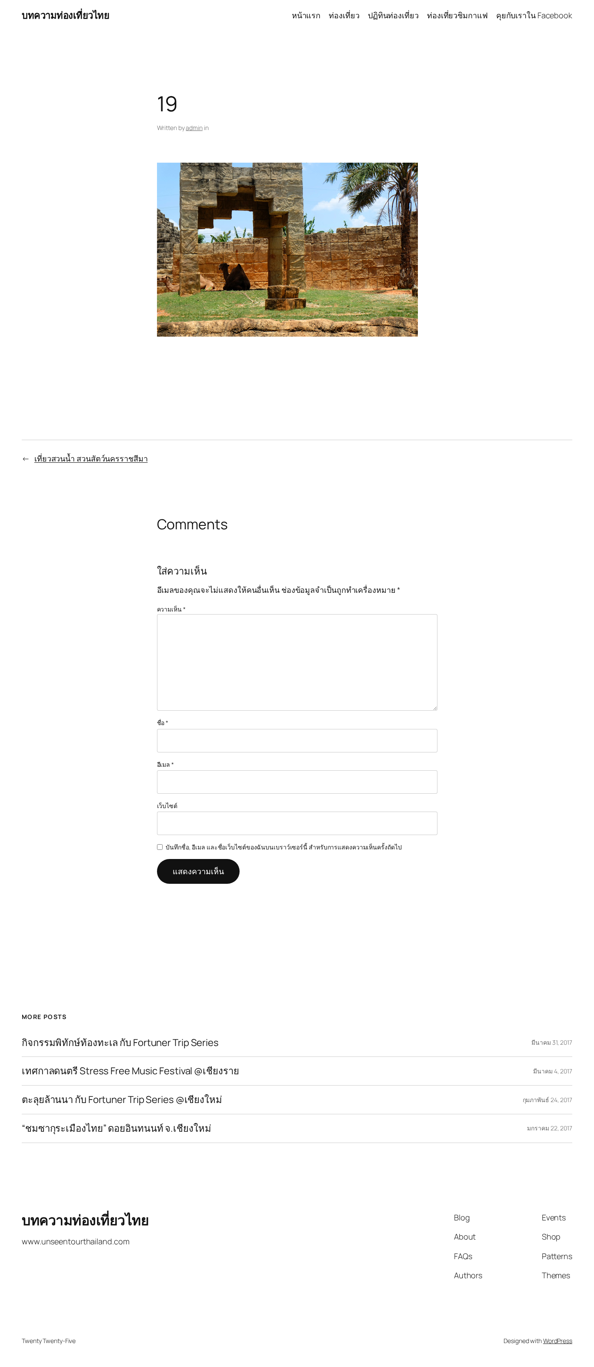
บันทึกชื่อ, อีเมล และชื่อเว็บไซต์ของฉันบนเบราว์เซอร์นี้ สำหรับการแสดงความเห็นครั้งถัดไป (283, 847)
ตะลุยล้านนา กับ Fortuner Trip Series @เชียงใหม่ (122, 1099)
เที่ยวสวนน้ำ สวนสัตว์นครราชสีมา (91, 458)
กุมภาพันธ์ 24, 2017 (547, 1100)
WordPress (557, 1341)
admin (194, 128)
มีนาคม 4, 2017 (552, 1071)
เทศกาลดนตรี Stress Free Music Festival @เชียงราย (130, 1071)
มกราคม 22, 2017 (549, 1128)
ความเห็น (171, 609)
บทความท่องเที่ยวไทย (65, 15)
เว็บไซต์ (167, 806)
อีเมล (165, 764)
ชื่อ (163, 723)
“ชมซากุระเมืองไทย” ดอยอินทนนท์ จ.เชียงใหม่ (116, 1128)
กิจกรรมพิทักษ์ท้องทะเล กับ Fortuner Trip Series (120, 1042)
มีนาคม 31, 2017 (551, 1042)
